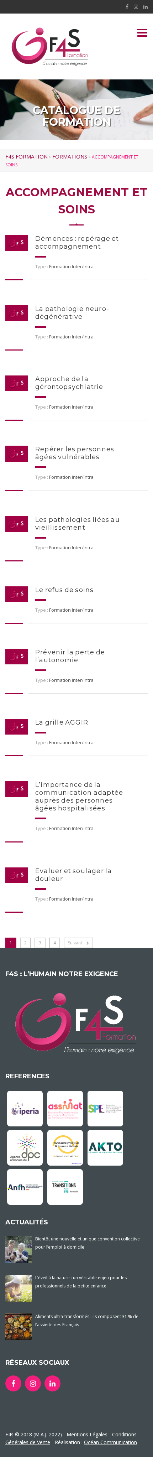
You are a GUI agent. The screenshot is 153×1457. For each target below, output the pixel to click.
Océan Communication (110, 1442)
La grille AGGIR (61, 722)
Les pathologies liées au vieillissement (77, 524)
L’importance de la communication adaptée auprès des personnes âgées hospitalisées (79, 796)
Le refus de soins (64, 590)
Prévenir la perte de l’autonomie (70, 656)
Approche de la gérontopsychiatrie (69, 383)
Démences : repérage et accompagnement (77, 242)
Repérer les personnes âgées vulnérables (74, 453)
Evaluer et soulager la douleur (73, 875)
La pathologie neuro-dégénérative (72, 313)
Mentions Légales (87, 1434)
